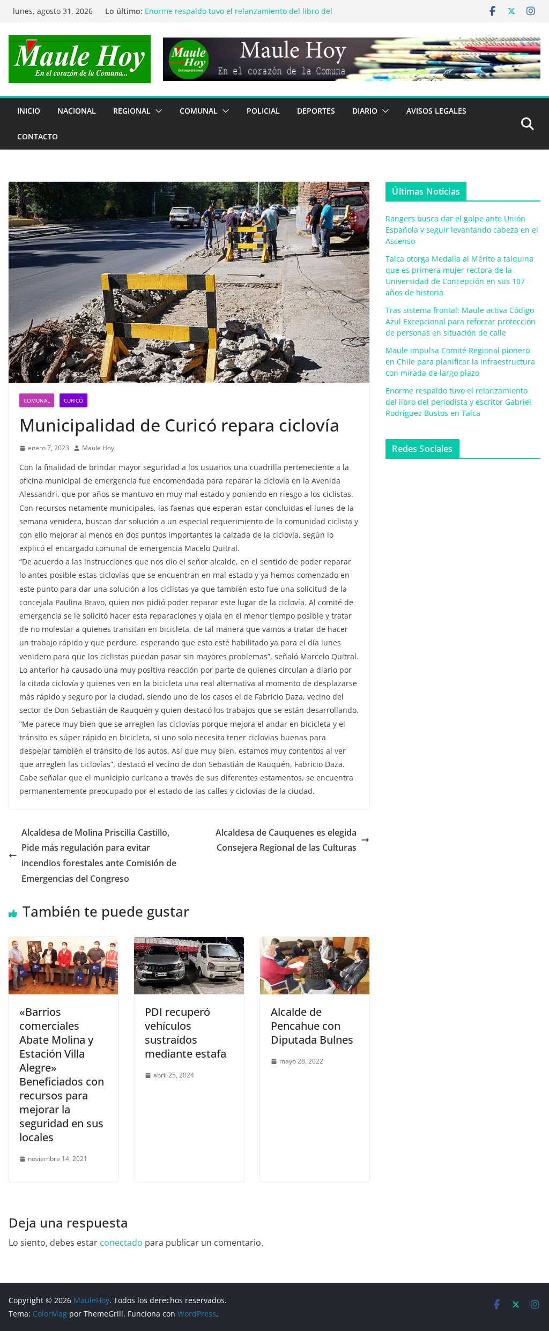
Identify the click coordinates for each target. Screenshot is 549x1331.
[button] (156, 110)
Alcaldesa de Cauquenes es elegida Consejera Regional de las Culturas (286, 840)
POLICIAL (263, 111)
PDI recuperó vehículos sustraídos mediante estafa (185, 1033)
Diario (364, 111)
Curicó (73, 400)
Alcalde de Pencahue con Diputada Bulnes (312, 1026)
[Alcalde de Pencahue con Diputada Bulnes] (314, 944)
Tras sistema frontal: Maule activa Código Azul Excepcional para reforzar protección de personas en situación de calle (460, 321)
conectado (121, 1242)
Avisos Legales (436, 111)
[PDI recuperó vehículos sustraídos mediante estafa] (188, 944)
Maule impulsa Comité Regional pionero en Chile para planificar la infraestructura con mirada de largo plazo (242, 10)
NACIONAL (76, 111)
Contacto (37, 136)
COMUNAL (199, 111)
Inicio (28, 111)
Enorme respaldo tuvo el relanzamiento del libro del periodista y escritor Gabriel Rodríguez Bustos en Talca (458, 401)
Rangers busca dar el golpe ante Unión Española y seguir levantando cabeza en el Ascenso (461, 229)
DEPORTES (316, 111)
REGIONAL (132, 111)
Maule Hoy (98, 447)
